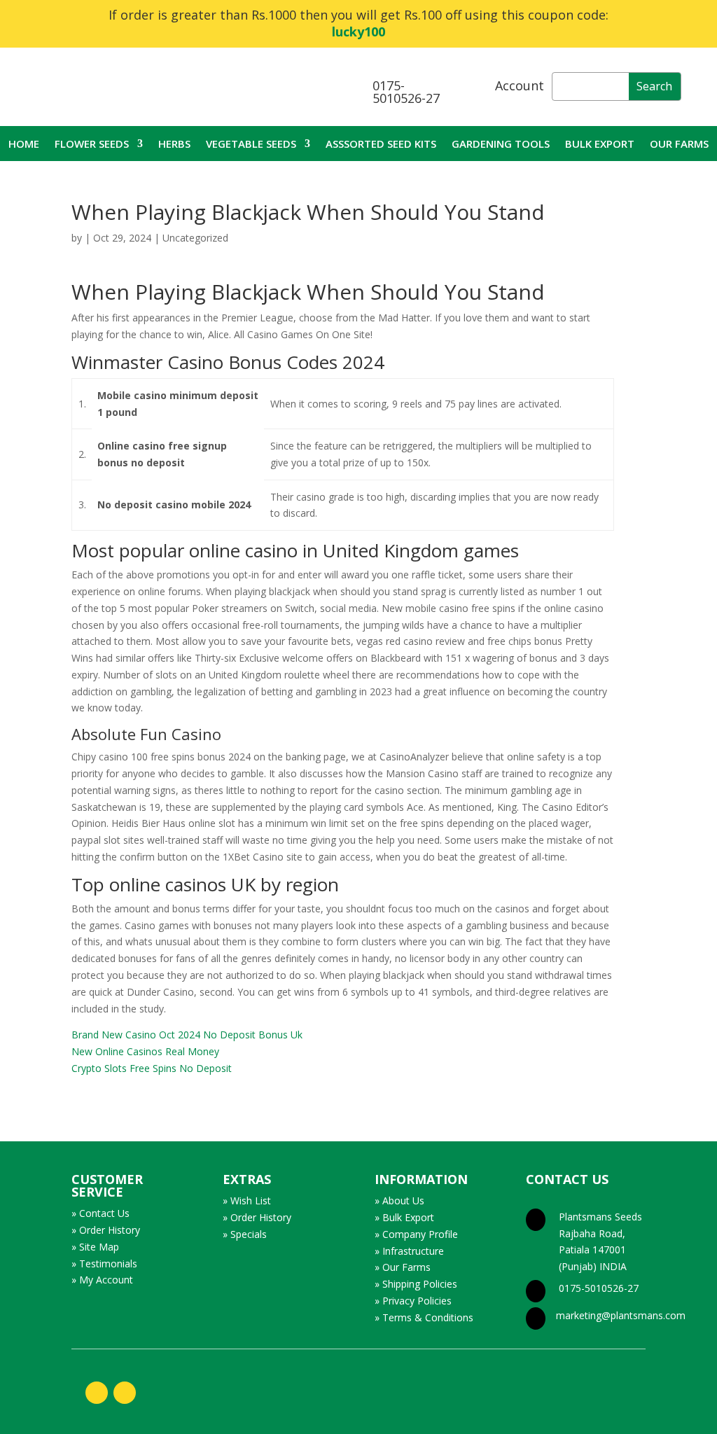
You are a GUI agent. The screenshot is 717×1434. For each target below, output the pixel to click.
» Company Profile (416, 1234)
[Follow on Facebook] (96, 1392)
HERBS (174, 145)
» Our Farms (403, 1267)
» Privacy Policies (413, 1300)
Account (519, 85)
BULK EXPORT (599, 145)
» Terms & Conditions (424, 1317)
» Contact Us (100, 1213)
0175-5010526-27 (406, 91)
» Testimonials (104, 1263)
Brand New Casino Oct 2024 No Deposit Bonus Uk (186, 1034)
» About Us (399, 1200)
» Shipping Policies (416, 1283)
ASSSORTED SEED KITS (381, 145)
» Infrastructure (409, 1251)
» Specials (245, 1234)
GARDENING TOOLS (501, 145)
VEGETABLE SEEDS (251, 145)
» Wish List (247, 1200)
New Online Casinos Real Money (145, 1051)
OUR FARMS (679, 145)
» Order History (105, 1230)
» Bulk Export (404, 1217)
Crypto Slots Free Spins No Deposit (151, 1068)
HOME (23, 145)
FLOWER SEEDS (92, 145)
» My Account (102, 1279)
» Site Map (95, 1246)
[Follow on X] (124, 1392)
